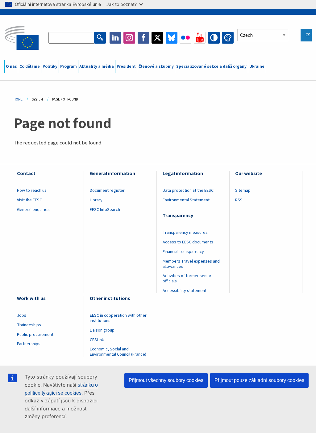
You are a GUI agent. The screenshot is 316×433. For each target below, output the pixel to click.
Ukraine (256, 66)
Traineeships (29, 325)
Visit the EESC (29, 200)
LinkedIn (115, 38)
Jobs (21, 315)
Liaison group (102, 330)
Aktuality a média (96, 66)
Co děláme (29, 66)
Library (96, 200)
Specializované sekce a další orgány (211, 66)
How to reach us (32, 190)
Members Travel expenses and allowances (191, 264)
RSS (239, 200)
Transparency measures (185, 232)
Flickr (185, 38)
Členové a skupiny (156, 66)
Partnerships (28, 344)
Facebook (143, 38)
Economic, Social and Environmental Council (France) (118, 352)
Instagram (129, 38)
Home (18, 99)
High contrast (214, 38)
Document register (107, 190)
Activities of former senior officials (187, 278)
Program (68, 66)
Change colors (228, 38)
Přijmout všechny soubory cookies (166, 380)
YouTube (200, 38)
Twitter (157, 38)
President (126, 66)
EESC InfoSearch (105, 210)
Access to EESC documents (188, 242)
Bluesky (171, 38)
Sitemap (243, 190)
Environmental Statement (186, 200)
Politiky (50, 66)
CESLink (97, 340)
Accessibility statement (184, 291)
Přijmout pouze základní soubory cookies (259, 380)
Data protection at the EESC (188, 190)
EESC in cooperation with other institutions (118, 318)
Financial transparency (183, 252)
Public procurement (35, 335)
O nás (11, 66)
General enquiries (33, 210)
